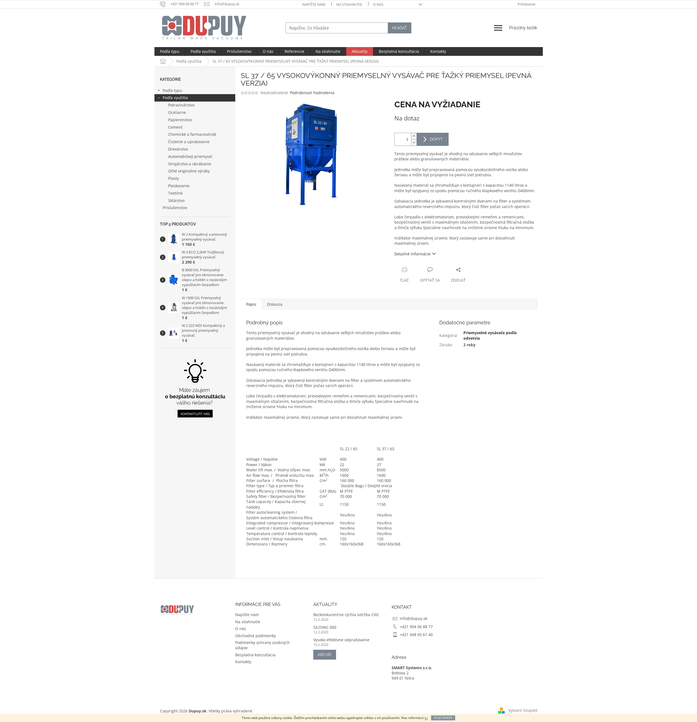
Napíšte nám (313, 4)
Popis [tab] (251, 304)
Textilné (175, 193)
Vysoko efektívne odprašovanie (341, 639)
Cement (175, 127)
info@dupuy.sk (413, 618)
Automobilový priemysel (190, 156)
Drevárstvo (178, 149)
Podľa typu (172, 90)
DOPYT (436, 139)
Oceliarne (177, 112)
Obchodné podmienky (255, 635)
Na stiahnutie (349, 4)
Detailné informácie (412, 253)
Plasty (173, 178)
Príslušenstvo (175, 207)
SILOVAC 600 (324, 627)
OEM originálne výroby (189, 171)
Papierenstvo (180, 119)
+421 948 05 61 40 (416, 634)
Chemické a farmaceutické (192, 134)
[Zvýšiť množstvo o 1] (414, 136)
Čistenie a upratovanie (189, 141)
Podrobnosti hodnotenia (312, 92)
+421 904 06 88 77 (416, 626)
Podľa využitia (175, 97)
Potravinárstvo (181, 105)
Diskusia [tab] (274, 304)
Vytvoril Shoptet (523, 710)
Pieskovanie (179, 185)
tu (426, 717)
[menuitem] (169, 51)
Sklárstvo (176, 200)
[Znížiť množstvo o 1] (414, 142)
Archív (325, 654)
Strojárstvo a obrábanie (189, 163)
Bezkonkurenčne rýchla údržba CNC (346, 614)
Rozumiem (443, 718)
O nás (378, 4)
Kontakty (243, 661)
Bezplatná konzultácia (255, 654)
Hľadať (399, 28)
